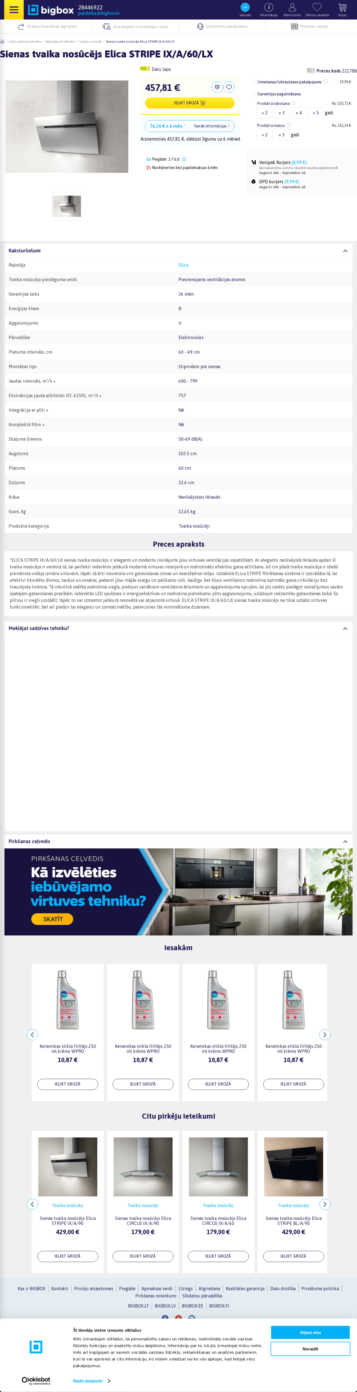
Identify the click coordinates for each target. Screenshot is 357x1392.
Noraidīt (310, 1348)
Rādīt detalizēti (88, 1381)
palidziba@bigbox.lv (99, 13)
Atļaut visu (310, 1332)
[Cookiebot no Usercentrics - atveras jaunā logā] (36, 1381)
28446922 (90, 7)
